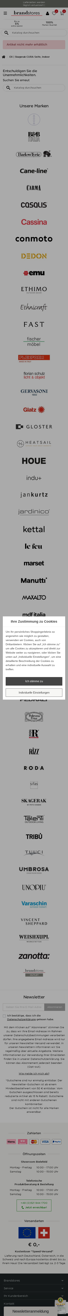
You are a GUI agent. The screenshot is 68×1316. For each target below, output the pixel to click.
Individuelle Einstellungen (34, 692)
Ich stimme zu (34, 681)
